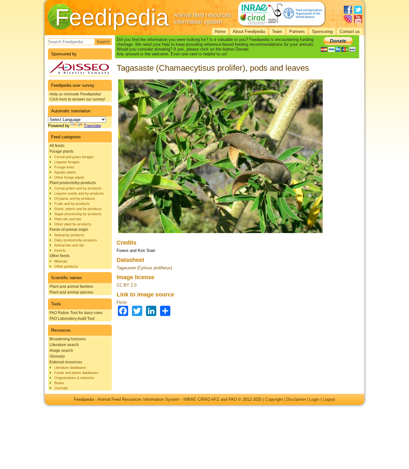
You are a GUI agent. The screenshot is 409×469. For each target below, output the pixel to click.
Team (277, 31)
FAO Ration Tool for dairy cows (76, 313)
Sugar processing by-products (78, 214)
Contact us (350, 31)
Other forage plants (69, 177)
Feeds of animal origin (69, 229)
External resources (66, 362)
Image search (61, 350)
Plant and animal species (71, 292)
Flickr (122, 302)
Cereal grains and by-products (78, 188)
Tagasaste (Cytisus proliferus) (144, 267)
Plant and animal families (71, 286)
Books (59, 383)
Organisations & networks (74, 378)
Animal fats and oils (69, 245)
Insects (60, 250)
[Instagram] (348, 19)
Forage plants (61, 151)
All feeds (57, 145)
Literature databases (70, 367)
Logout (329, 399)
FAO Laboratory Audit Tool (72, 318)
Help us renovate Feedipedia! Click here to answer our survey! (77, 96)
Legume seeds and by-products (79, 193)
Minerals (60, 261)
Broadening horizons (68, 339)
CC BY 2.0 (126, 285)
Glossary (57, 356)
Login (314, 399)
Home (220, 31)
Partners (297, 31)
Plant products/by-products (73, 183)
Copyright (274, 399)
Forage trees (64, 167)
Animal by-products (69, 235)
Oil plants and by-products (74, 198)
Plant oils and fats (67, 219)
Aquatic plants (65, 172)
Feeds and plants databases (76, 373)
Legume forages (67, 162)
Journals (61, 388)
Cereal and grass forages (74, 157)
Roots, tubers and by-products (78, 209)
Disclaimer (296, 399)
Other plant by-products (72, 224)
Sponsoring (322, 31)
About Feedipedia (249, 31)
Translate (92, 125)
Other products (66, 266)
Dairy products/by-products (75, 240)
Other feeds (60, 256)
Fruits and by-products (72, 204)
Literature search (64, 345)
